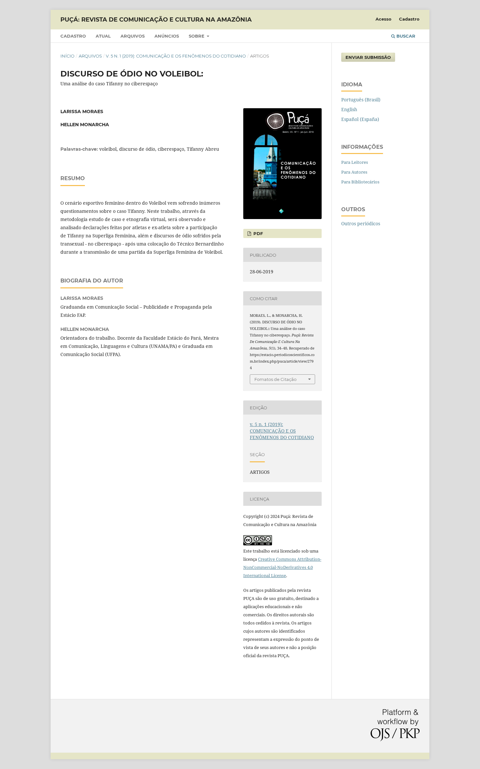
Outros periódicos (360, 223)
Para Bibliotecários (360, 182)
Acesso (384, 19)
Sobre (197, 36)
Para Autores (354, 172)
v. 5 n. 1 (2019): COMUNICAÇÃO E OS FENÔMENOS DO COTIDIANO (176, 56)
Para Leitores (354, 162)
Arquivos (132, 36)
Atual (103, 36)
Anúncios (166, 36)
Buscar (405, 36)
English (349, 109)
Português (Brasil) (360, 99)
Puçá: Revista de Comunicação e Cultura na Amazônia (156, 19)
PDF (257, 233)
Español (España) (360, 119)
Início (67, 56)
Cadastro (73, 36)
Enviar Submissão (368, 57)
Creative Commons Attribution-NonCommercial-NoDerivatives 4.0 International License (282, 567)
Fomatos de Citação (275, 379)
